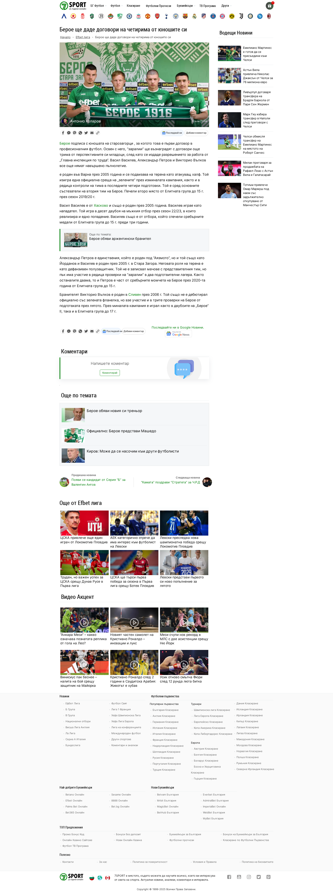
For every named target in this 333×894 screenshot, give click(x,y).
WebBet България (214, 812)
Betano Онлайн (75, 794)
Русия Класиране (163, 757)
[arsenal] (157, 16)
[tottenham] (166, 16)
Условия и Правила (204, 861)
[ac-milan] (269, 16)
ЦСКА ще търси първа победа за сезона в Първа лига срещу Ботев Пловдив (132, 581)
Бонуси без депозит (128, 834)
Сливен (134, 294)
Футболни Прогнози (158, 6)
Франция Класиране (165, 739)
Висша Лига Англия (77, 727)
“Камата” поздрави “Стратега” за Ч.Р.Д (170, 482)
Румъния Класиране (248, 763)
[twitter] (259, 877)
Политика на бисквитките (257, 861)
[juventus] (241, 16)
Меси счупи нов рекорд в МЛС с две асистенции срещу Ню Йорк (184, 639)
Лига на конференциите (126, 727)
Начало (65, 37)
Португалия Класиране (167, 763)
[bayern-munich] (222, 16)
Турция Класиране (164, 769)
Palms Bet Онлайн (76, 806)
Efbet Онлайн (74, 800)
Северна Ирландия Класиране (255, 769)
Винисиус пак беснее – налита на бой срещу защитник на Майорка (78, 681)
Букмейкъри (185, 5)
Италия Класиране (164, 733)
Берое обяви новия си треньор (114, 411)
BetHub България (168, 812)
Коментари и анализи (124, 745)
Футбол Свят (119, 703)
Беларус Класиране (206, 760)
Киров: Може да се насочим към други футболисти (133, 451)
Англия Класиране (164, 715)
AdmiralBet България (216, 800)
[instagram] (249, 877)
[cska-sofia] (73, 16)
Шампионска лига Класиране (212, 709)
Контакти (68, 861)
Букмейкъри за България (185, 834)
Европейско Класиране (208, 721)
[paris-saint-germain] (213, 16)
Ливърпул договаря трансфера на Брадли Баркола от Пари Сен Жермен (257, 98)
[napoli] (260, 16)
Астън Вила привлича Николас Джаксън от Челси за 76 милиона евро (258, 76)
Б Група (70, 709)
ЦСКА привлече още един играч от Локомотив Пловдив (84, 540)
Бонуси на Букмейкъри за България (245, 834)
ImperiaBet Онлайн (214, 806)
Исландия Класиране (249, 709)
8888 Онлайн (119, 800)
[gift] (269, 6)
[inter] (250, 16)
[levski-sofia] (64, 16)
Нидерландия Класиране (168, 745)
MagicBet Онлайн (167, 806)
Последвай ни (173, 132)
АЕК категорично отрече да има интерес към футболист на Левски (133, 542)
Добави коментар (196, 132)
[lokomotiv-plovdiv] (101, 16)
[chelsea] (129, 16)
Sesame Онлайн (121, 794)
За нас (103, 861)
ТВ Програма (207, 6)
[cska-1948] (83, 16)
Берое (65, 143)
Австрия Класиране (206, 748)
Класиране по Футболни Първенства (246, 840)
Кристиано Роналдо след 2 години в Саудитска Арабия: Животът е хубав (133, 681)
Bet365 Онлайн (75, 812)
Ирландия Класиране (249, 715)
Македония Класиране (250, 739)
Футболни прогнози (181, 840)
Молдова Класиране (249, 745)
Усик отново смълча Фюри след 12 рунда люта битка (181, 679)
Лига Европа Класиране (208, 715)
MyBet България (213, 818)
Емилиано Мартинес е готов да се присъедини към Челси (257, 54)
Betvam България (168, 794)
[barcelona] (185, 16)
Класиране (133, 5)
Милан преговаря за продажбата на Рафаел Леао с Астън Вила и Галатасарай (258, 169)
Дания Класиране (247, 703)
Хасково (101, 205)
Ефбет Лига (73, 703)
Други (225, 5)
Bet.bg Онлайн (120, 806)
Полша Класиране (247, 757)
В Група (70, 715)
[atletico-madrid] (204, 16)
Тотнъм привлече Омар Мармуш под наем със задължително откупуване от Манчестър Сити (256, 195)
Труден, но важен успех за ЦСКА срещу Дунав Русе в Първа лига (81, 581)
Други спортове (121, 739)
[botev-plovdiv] (111, 16)
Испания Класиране (165, 727)
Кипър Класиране (247, 721)
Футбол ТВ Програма (75, 845)
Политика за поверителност (150, 861)
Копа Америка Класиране (209, 727)
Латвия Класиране (247, 727)
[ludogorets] (92, 16)
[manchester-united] (148, 16)
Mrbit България (166, 800)
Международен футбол (126, 733)
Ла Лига (70, 733)
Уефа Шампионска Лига (125, 715)
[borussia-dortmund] (232, 16)
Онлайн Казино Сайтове (77, 840)
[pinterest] (268, 877)
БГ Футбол (97, 5)
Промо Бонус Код (73, 834)
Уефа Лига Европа (122, 721)
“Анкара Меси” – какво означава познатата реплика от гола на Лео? (83, 639)
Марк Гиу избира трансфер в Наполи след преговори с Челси (256, 120)
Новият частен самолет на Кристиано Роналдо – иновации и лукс (132, 639)
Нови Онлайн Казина (129, 840)
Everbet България (214, 794)
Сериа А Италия (76, 739)
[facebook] (229, 877)
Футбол (115, 5)
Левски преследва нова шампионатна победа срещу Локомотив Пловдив (183, 542)
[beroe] (120, 16)
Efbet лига (83, 37)
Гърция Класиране (205, 778)
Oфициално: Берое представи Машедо (121, 431)
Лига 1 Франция (121, 709)
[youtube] (239, 877)
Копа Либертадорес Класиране (213, 733)
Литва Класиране (247, 733)
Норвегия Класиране (249, 751)
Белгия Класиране (205, 754)
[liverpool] (138, 16)
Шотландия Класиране (166, 751)
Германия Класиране (166, 721)
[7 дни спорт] (74, 5)
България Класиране (166, 709)
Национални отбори (78, 721)
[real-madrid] (194, 16)
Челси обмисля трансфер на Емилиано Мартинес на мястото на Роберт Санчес (257, 144)
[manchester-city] (176, 16)
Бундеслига (73, 745)
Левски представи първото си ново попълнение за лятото (182, 581)
